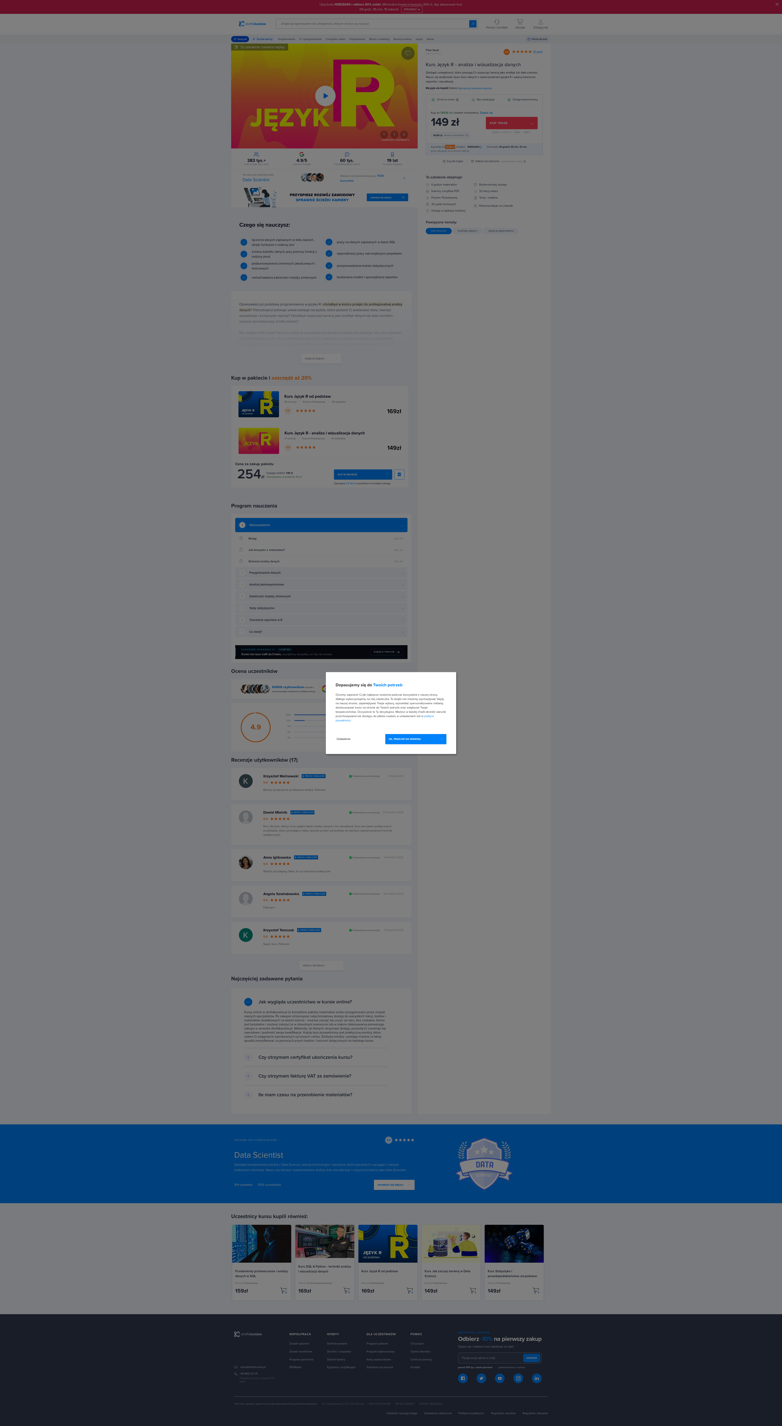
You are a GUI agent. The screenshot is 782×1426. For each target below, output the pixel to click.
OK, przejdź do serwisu (405, 739)
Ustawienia (343, 739)
